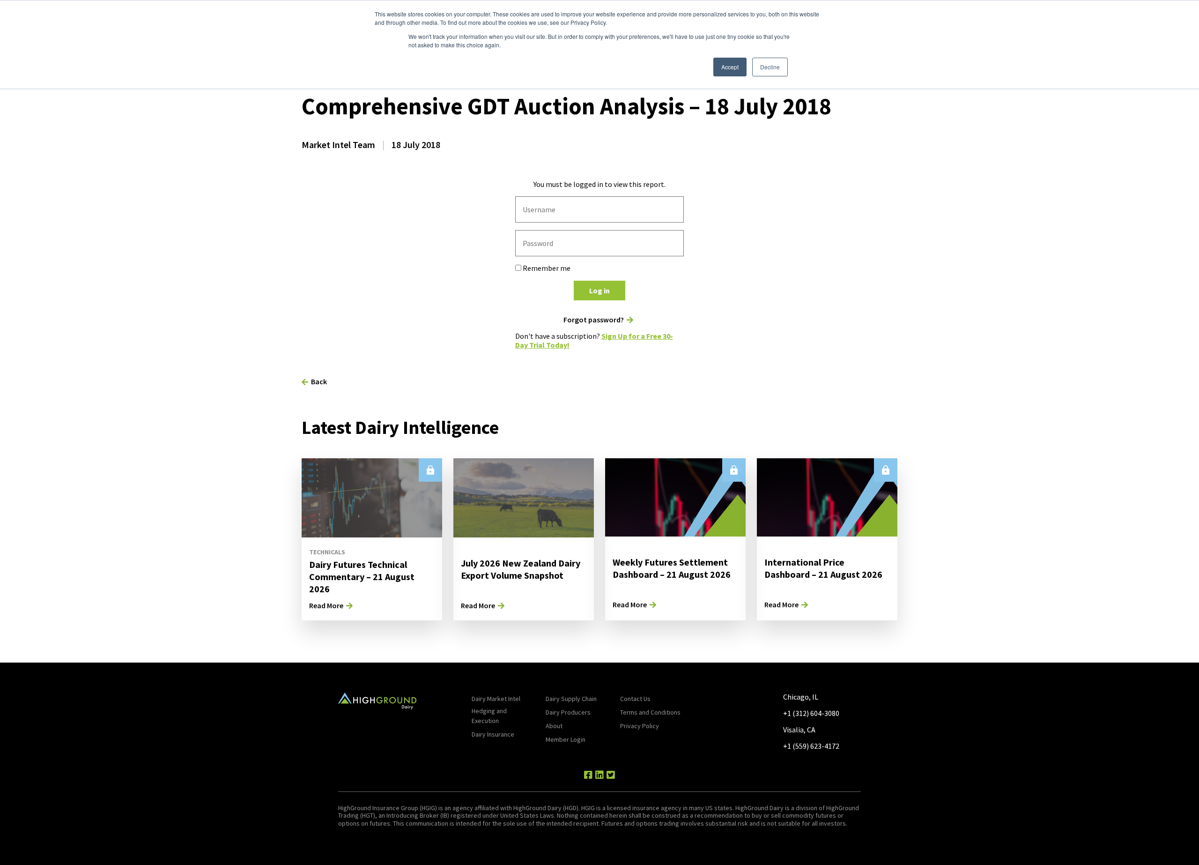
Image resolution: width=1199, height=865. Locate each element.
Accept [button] (730, 67)
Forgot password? (593, 319)
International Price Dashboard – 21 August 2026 (823, 568)
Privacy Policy (639, 726)
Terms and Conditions (650, 712)
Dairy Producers (568, 712)
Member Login (565, 739)
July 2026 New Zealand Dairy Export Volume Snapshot (520, 569)
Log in (599, 290)
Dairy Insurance (493, 734)
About (554, 726)
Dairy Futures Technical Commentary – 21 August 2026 (361, 577)
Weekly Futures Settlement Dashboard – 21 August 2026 (672, 568)
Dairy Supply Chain (571, 698)
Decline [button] (770, 67)
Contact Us (635, 698)
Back (319, 381)
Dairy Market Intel (496, 698)
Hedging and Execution (489, 716)
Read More (326, 605)
